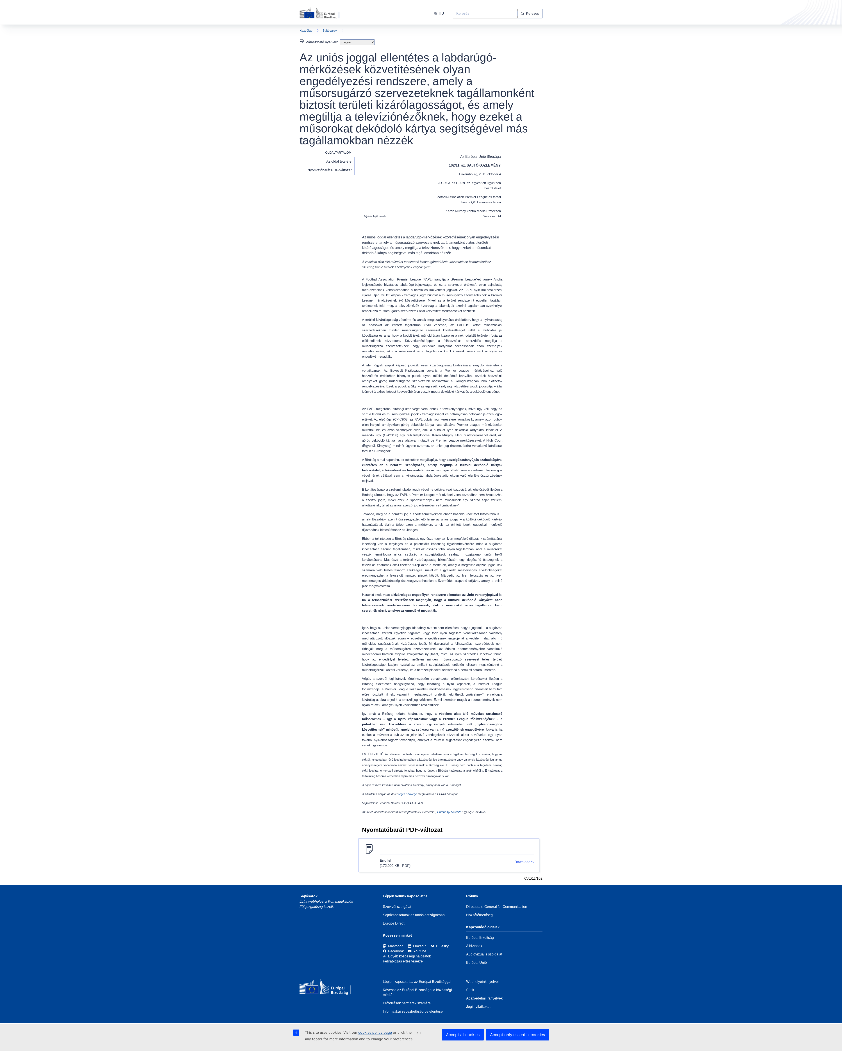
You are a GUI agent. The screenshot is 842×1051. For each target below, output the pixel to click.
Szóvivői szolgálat (397, 907)
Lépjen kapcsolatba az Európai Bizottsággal (417, 982)
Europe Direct (393, 923)
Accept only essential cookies (517, 1034)
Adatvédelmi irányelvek (484, 998)
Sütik (470, 990)
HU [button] (441, 13)
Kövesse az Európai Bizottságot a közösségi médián (417, 992)
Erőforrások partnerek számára (407, 1003)
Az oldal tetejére (338, 161)
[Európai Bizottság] (324, 13)
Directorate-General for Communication (496, 907)
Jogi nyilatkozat (478, 1006)
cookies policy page (375, 1032)
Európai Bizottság (480, 937)
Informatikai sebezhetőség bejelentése (413, 1011)
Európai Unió (476, 962)
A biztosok (474, 946)
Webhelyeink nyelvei (482, 982)
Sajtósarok (330, 30)
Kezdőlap (306, 30)
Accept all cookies (463, 1034)
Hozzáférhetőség (479, 915)
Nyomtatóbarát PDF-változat (329, 170)
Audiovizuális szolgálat (484, 954)
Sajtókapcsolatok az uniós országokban (414, 915)
